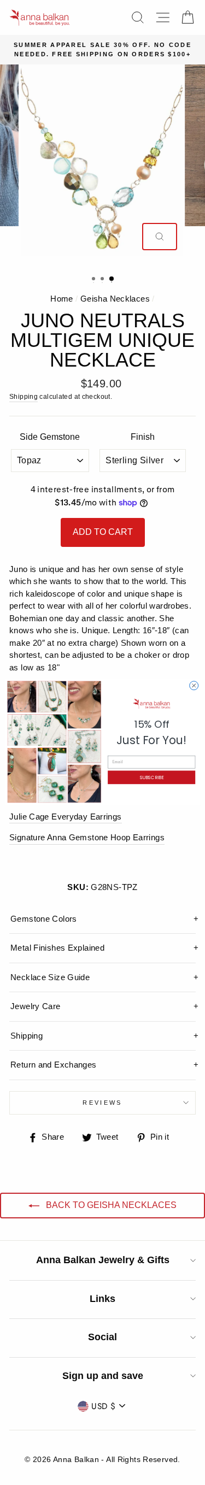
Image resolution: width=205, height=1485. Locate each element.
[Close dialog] (193, 685)
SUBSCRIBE (151, 777)
